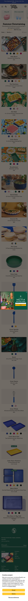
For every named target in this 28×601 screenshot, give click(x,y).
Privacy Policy (12, 586)
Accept (13, 590)
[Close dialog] (26, 292)
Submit (21, 305)
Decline (14, 594)
